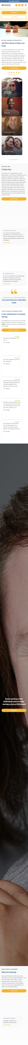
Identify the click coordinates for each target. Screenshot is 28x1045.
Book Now (14, 12)
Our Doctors (14, 199)
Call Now (14, 17)
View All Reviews (14, 330)
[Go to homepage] (8, 5)
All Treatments (14, 68)
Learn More (6, 242)
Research (14, 710)
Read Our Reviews (13, 75)
